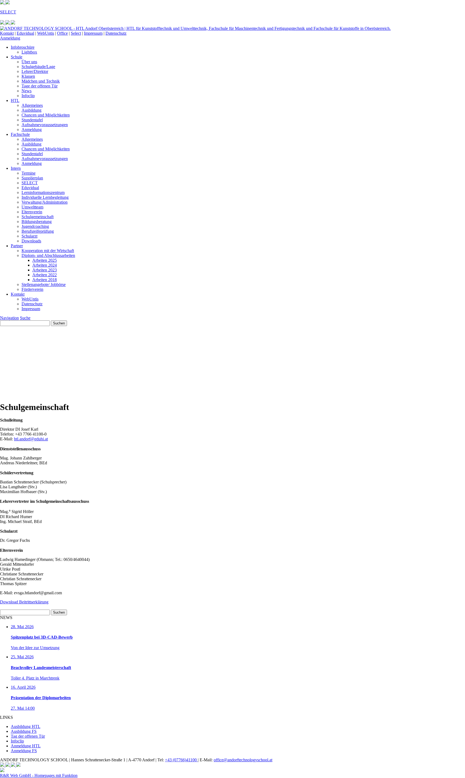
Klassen (28, 76)
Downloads (31, 241)
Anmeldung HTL (26, 746)
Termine (29, 173)
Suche (25, 318)
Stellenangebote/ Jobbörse (44, 284)
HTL (15, 100)
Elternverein (32, 212)
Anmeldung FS (24, 750)
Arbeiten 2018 (44, 279)
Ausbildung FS (24, 731)
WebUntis (45, 33)
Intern (16, 168)
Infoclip (28, 95)
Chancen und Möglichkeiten (46, 115)
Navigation (9, 318)
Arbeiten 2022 (44, 275)
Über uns (29, 61)
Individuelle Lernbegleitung (45, 197)
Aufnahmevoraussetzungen (45, 124)
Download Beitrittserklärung (24, 602)
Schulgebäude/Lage (38, 66)
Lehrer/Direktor (35, 71)
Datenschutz (115, 33)
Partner (17, 245)
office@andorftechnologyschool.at (243, 760)
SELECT (30, 183)
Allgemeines (32, 105)
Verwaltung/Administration (45, 202)
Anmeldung (10, 38)
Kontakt (7, 33)
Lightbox (29, 52)
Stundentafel (32, 120)
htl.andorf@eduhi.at (31, 439)
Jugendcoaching (35, 226)
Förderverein (32, 289)
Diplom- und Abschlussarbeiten (48, 255)
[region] (232, 361)
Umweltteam (32, 207)
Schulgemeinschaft (38, 216)
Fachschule (20, 134)
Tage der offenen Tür (40, 86)
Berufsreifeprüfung (38, 231)
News (26, 91)
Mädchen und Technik (41, 81)
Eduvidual (25, 33)
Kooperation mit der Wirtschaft (48, 250)
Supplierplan (32, 178)
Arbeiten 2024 (44, 265)
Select (76, 33)
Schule (16, 57)
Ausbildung (31, 110)
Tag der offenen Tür (28, 736)
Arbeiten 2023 (44, 270)
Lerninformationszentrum (43, 192)
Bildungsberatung (37, 221)
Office (62, 33)
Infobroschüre (22, 47)
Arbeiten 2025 (44, 260)
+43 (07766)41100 (181, 760)
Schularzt (29, 236)
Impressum (93, 33)
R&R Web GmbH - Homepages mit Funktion (39, 775)
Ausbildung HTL (25, 726)
